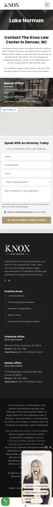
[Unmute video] (36, 473)
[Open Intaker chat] (25, 505)
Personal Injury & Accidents (21, 302)
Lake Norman (37, 444)
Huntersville (24, 444)
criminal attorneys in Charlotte (25, 430)
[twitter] (9, 280)
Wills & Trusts (14, 315)
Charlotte (38, 437)
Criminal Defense (16, 296)
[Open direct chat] (46, 447)
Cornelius (22, 440)
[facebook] (5, 280)
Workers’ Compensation (19, 308)
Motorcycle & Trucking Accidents (24, 321)
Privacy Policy (40, 212)
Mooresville (10, 447)
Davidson (32, 440)
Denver (41, 440)
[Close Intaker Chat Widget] (50, 447)
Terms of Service (17, 207)
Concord (11, 440)
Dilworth (13, 444)
